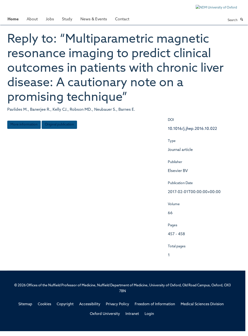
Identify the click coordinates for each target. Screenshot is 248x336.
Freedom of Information (155, 304)
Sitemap (25, 304)
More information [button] (24, 124)
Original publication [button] (59, 124)
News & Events (93, 19)
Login (149, 314)
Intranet (132, 314)
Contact (122, 19)
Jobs (50, 19)
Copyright (65, 304)
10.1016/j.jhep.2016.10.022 (192, 129)
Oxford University (105, 314)
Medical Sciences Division (202, 304)
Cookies (44, 304)
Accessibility (89, 304)
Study (67, 19)
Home (13, 19)
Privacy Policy (117, 304)
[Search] (241, 20)
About (32, 19)
